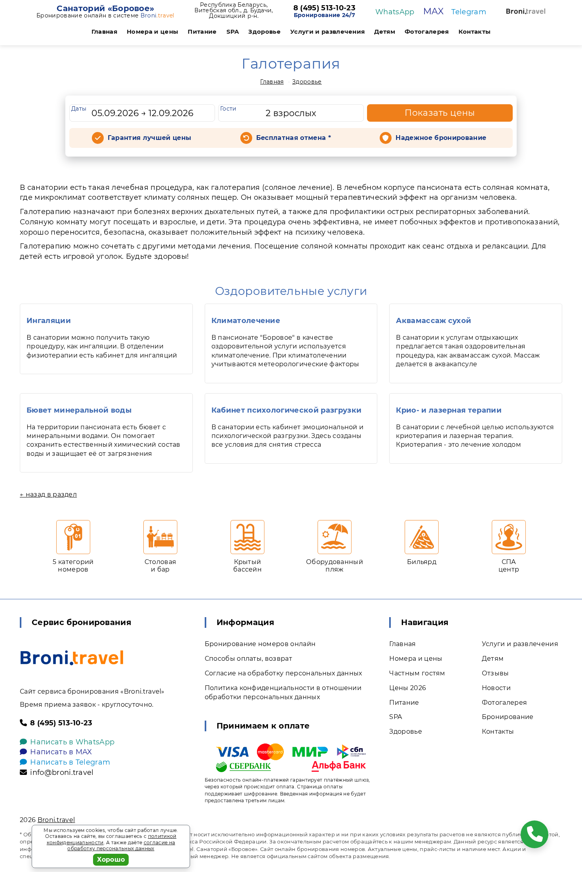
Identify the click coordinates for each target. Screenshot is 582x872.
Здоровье (264, 31)
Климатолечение (245, 320)
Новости (496, 688)
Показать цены (440, 112)
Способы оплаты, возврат (248, 658)
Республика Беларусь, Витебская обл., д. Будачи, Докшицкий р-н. (233, 10)
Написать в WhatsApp (72, 742)
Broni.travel (56, 820)
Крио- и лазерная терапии (449, 410)
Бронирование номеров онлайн (260, 644)
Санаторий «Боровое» (105, 8)
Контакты (474, 31)
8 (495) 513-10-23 (324, 8)
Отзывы (495, 673)
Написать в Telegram (70, 762)
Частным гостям (417, 673)
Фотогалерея (427, 31)
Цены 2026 (407, 688)
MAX (433, 11)
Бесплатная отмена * (293, 138)
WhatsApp (395, 12)
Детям (384, 31)
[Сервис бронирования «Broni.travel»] (526, 11)
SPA (232, 31)
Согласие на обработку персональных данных (283, 673)
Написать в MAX (61, 752)
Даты (78, 108)
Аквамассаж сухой (433, 320)
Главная (104, 31)
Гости (228, 108)
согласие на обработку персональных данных (121, 845)
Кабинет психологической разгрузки (286, 410)
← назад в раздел (48, 494)
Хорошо (111, 859)
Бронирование (508, 717)
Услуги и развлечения (327, 31)
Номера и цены (152, 31)
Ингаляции (49, 320)
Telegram (468, 12)
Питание (202, 31)
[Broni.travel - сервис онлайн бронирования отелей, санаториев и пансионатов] (72, 658)
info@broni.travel (61, 772)
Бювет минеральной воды (79, 410)
